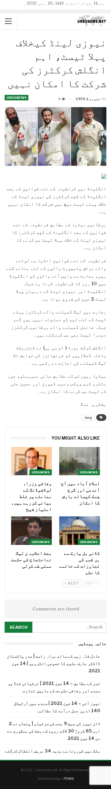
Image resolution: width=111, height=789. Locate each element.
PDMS (69, 778)
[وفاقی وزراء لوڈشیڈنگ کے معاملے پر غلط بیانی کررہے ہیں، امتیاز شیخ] (31, 461)
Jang (88, 417)
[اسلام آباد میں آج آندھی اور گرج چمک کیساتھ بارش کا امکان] (79, 461)
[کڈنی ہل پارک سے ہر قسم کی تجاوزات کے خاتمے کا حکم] (79, 530)
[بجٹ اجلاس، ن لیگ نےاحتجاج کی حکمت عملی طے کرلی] (31, 530)
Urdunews (16, 97)
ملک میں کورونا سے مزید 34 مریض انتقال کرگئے (52, 750)
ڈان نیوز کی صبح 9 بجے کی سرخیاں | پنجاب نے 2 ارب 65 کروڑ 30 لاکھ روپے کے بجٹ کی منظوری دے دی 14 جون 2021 (53, 731)
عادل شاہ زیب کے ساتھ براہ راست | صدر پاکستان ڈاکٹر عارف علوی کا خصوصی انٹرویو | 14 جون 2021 (53, 663)
